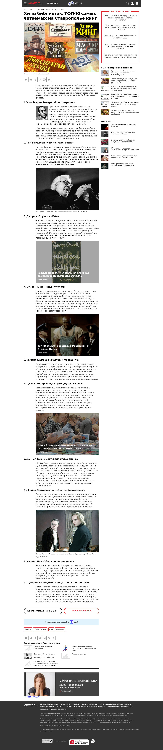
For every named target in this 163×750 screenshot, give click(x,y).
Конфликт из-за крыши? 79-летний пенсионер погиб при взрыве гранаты (120, 46)
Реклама (76, 704)
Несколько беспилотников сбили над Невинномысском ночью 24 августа (120, 56)
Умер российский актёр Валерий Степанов (123, 125)
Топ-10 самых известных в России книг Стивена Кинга (63, 347)
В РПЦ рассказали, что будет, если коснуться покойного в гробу (124, 141)
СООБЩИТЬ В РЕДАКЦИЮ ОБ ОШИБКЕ (53, 709)
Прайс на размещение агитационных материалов (86, 706)
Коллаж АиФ (44, 74)
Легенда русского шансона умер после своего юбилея (123, 133)
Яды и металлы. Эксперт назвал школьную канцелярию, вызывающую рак (123, 73)
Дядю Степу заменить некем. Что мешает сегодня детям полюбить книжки (65, 447)
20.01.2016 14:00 (29, 10)
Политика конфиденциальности (120, 706)
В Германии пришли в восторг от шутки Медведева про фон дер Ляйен (125, 149)
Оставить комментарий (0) (81, 611)
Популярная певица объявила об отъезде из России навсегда (122, 164)
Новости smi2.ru (32, 697)
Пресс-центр (65, 704)
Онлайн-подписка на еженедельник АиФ (115, 704)
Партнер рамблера (60, 741)
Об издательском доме (49, 704)
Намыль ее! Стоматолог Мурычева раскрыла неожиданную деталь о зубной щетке (124, 88)
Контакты (60, 706)
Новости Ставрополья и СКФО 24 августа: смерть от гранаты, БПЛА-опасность (120, 27)
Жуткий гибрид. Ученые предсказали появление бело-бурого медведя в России (125, 104)
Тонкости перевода (79, 654)
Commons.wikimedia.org (67, 212)
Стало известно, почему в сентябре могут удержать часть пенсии (124, 156)
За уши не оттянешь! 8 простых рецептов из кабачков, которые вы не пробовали (125, 112)
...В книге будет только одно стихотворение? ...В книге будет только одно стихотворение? (46, 663)
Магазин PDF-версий (89, 704)
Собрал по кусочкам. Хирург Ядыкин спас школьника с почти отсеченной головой (125, 96)
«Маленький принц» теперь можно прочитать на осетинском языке (84, 648)
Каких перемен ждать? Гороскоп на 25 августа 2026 (120, 37)
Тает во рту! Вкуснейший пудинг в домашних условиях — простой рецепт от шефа (124, 80)
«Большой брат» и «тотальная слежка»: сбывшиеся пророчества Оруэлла (63, 274)
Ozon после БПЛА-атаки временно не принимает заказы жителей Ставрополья (120, 18)
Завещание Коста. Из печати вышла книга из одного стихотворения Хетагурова (44, 656)
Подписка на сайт (47, 706)
